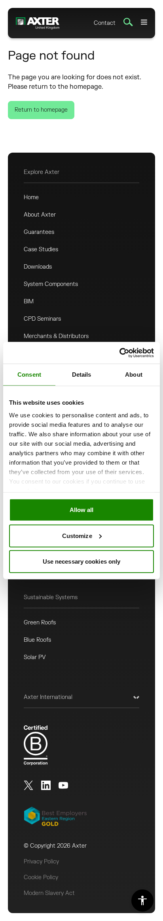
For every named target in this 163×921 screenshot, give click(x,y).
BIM (29, 301)
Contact (105, 23)
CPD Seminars (42, 319)
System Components (51, 284)
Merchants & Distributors (56, 336)
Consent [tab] (29, 374)
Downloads (38, 266)
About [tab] (133, 374)
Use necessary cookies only (82, 561)
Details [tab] (81, 374)
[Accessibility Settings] (142, 900)
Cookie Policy (41, 877)
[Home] (37, 23)
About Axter (40, 214)
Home (31, 197)
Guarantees (39, 232)
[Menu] (144, 22)
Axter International (48, 697)
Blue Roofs (37, 640)
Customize (77, 535)
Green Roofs (40, 622)
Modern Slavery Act (49, 893)
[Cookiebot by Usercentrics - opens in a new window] (119, 352)
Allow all (82, 509)
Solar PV (35, 657)
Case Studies (41, 249)
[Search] (128, 22)
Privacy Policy (41, 861)
